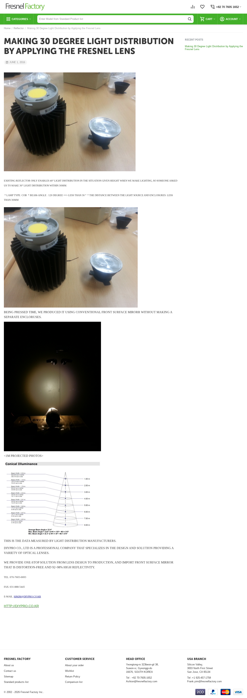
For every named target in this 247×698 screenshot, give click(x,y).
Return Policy (72, 676)
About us (9, 665)
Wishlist (69, 670)
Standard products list (16, 682)
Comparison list (74, 682)
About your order (74, 665)
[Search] (189, 19)
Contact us (10, 670)
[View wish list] (202, 7)
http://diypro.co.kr (21, 606)
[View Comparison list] (193, 7)
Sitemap (8, 676)
